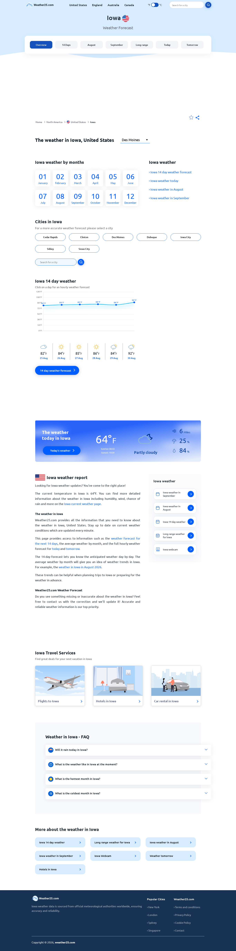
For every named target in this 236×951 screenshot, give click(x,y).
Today (167, 44)
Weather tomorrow (161, 856)
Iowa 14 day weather (52, 842)
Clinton (84, 237)
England (97, 5)
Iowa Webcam (103, 856)
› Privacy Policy (182, 914)
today (56, 548)
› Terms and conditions (187, 907)
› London (152, 914)
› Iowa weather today (163, 180)
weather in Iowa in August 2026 (80, 567)
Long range (142, 44)
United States (78, 5)
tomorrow (72, 548)
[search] (208, 5)
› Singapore (153, 930)
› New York (153, 907)
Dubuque (152, 237)
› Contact (179, 930)
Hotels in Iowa (47, 869)
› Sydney (152, 922)
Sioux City (84, 248)
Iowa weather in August (164, 842)
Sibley (50, 248)
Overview (41, 44)
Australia (113, 5)
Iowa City (186, 237)
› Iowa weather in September (169, 198)
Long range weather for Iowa (112, 842)
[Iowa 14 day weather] (87, 313)
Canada (129, 5)
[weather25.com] (40, 5)
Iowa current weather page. (83, 503)
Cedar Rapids (50, 237)
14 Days (66, 44)
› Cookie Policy (182, 922)
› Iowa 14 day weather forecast (170, 172)
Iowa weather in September (56, 856)
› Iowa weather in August (166, 189)
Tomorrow (192, 44)
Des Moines (118, 237)
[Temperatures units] (155, 5)
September (117, 44)
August (92, 44)
